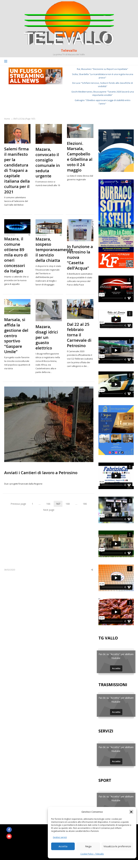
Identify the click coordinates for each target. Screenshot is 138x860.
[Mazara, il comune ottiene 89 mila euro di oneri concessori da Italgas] (17, 221)
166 (49, 504)
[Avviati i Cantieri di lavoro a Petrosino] (49, 388)
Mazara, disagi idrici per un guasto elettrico (47, 337)
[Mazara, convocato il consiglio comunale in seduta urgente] (49, 126)
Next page (48, 509)
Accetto (116, 668)
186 (86, 504)
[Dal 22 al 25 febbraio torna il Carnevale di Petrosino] (80, 301)
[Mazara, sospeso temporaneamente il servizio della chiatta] (49, 221)
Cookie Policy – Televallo (92, 853)
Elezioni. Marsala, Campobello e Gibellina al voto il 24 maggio (79, 157)
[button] (131, 812)
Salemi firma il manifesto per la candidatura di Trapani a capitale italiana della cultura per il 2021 (17, 170)
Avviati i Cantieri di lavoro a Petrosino (40, 472)
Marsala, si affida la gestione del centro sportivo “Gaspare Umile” (16, 335)
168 (69, 504)
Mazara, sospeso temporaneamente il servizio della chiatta (49, 249)
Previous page (18, 503)
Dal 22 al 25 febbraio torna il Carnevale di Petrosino (79, 335)
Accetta (63, 846)
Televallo (69, 50)
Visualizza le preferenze (117, 846)
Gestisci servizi (60, 837)
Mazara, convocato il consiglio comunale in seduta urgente (48, 163)
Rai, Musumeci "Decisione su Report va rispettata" (102, 68)
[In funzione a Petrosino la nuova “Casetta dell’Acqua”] (80, 221)
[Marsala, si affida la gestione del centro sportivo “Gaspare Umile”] (17, 301)
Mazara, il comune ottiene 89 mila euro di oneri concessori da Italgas (16, 255)
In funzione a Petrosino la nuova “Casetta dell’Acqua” (80, 257)
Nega (88, 846)
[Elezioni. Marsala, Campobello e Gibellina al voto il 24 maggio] (80, 126)
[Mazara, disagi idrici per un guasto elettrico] (49, 301)
